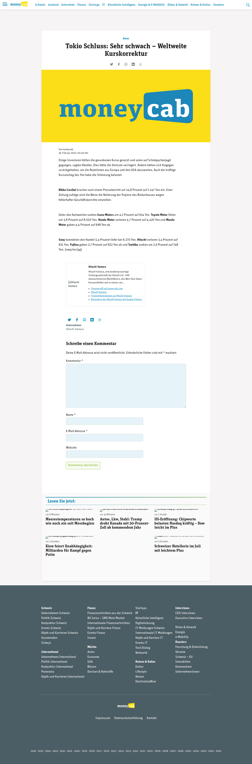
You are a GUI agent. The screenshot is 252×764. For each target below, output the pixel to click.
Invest (91, 638)
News (126, 38)
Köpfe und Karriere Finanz (104, 628)
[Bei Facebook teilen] (118, 64)
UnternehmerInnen (187, 671)
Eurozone (93, 657)
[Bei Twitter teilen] (111, 64)
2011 (142, 751)
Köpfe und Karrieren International (62, 676)
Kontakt (152, 718)
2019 (84, 751)
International (49, 652)
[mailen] (140, 64)
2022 (62, 751)
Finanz (81, 4)
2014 (121, 751)
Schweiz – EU (184, 657)
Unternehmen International (58, 657)
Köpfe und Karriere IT (149, 638)
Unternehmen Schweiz (55, 613)
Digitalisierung (144, 623)
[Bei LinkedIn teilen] (133, 64)
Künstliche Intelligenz (121, 4)
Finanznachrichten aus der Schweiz (109, 613)
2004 (196, 751)
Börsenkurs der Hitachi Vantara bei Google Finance (116, 299)
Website (71, 447)
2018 (91, 751)
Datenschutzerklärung (128, 718)
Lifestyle (141, 671)
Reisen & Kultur (201, 4)
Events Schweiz (51, 628)
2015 (113, 751)
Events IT (141, 643)
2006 (180, 751)
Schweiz (40, 4)
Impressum (102, 718)
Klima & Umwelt (177, 4)
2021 (69, 751)
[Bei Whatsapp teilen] (126, 64)
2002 (211, 751)
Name (71, 415)
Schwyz (46, 643)
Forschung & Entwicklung (191, 647)
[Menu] (5, 5)
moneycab (68, 149)
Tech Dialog (142, 648)
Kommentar (74, 361)
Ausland (53, 4)
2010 (150, 751)
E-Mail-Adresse (76, 431)
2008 (165, 751)
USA (90, 661)
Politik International (54, 661)
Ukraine (180, 652)
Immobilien (182, 661)
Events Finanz (96, 633)
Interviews (68, 4)
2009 (157, 751)
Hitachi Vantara (99, 292)
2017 (99, 751)
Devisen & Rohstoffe (100, 671)
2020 (77, 751)
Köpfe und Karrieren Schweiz (59, 633)
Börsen (91, 666)
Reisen (139, 676)
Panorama (47, 671)
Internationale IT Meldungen (153, 633)
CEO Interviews (185, 613)
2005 (188, 751)
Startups (94, 4)
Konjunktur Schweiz (54, 623)
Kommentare (183, 666)
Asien (90, 652)
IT (103, 4)
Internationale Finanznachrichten (108, 623)
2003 (203, 751)
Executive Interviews (188, 618)
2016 (106, 751)
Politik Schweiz (51, 618)
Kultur (139, 666)
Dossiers (218, 4)
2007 (173, 751)
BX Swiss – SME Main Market (106, 618)
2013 (128, 751)
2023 (55, 751)
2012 (135, 751)
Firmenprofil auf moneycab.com (107, 288)
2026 (33, 751)
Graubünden (49, 638)
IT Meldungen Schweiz (150, 628)
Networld (141, 653)
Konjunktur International (57, 666)
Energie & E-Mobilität (151, 4)
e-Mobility (182, 637)
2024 (48, 751)
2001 (218, 751)
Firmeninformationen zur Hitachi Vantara (111, 296)
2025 (40, 751)
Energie (180, 632)
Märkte (92, 647)
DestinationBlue (145, 681)
